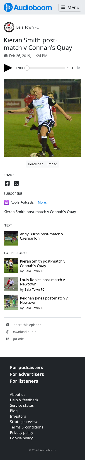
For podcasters (26, 367)
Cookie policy (21, 438)
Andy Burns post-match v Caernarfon (41, 236)
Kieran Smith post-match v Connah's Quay (42, 263)
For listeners (24, 381)
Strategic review (24, 421)
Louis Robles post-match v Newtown (42, 282)
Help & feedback (24, 399)
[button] (69, 7)
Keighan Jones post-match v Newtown (44, 300)
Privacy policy (21, 432)
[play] (8, 68)
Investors (18, 416)
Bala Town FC (27, 27)
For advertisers (27, 374)
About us (17, 394)
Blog (14, 410)
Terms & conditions (26, 427)
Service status (22, 405)
